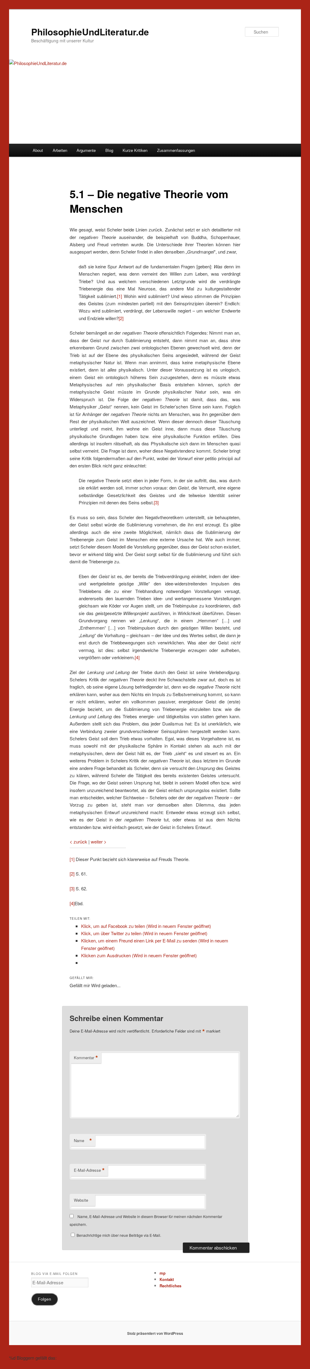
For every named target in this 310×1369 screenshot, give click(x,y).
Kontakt (167, 1279)
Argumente (86, 150)
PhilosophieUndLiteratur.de (90, 31)
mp (163, 1273)
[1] (119, 296)
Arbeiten (60, 150)
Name (83, 1140)
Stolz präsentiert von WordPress (155, 1333)
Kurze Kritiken (135, 150)
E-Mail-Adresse (89, 1170)
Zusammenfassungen (176, 150)
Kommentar (86, 1058)
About (38, 150)
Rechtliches (170, 1286)
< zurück (78, 841)
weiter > (99, 841)
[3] (156, 502)
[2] (121, 318)
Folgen (44, 1299)
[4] (137, 657)
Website (81, 1200)
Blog (109, 150)
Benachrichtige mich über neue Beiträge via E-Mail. (119, 1235)
